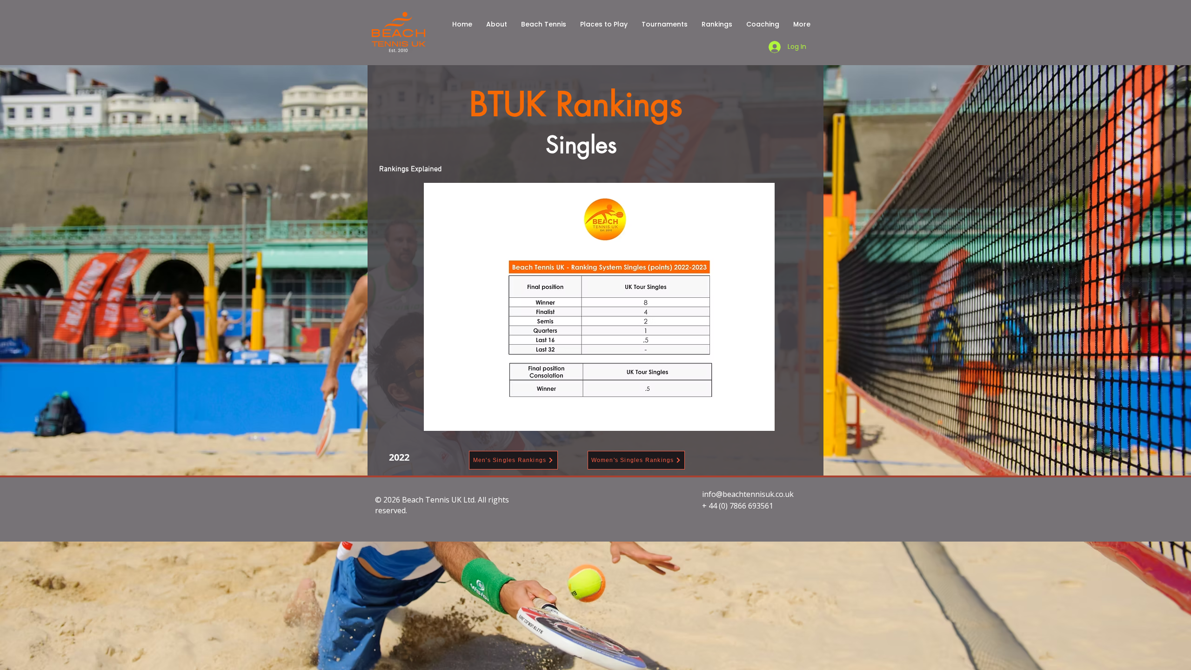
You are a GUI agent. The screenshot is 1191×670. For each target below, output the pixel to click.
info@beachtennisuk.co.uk (748, 494)
